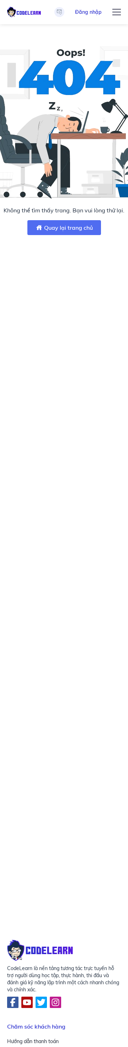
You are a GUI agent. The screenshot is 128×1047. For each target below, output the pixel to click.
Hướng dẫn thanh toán (33, 1041)
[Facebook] (12, 1002)
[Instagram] (55, 1002)
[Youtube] (27, 1002)
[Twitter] (41, 1002)
